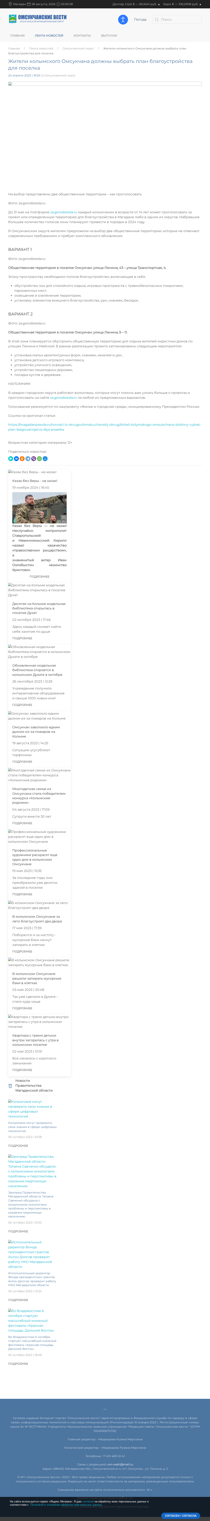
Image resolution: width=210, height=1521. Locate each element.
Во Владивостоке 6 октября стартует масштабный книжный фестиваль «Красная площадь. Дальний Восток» (32, 1343)
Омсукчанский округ (78, 48)
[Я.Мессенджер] (10, 458)
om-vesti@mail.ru (120, 1464)
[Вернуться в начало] (38, 19)
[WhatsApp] (39, 458)
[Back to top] (105, 1409)
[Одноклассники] (22, 458)
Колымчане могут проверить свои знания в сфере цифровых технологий (32, 1127)
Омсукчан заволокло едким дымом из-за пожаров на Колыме (36, 731)
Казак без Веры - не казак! (34, 481)
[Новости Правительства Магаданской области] (10, 1085)
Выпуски (109, 35)
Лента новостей (49, 35)
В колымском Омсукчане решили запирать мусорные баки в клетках (36, 978)
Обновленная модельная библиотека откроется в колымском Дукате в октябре (37, 670)
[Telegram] (27, 458)
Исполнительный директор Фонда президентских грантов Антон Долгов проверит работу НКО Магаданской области (32, 1279)
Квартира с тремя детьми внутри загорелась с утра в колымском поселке (35, 1040)
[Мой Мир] (45, 458)
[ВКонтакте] (16, 458)
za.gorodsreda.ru (63, 212)
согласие (88, 1501)
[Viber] (33, 458)
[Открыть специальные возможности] (123, 20)
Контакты (82, 35)
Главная (17, 35)
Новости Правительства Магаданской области (34, 1085)
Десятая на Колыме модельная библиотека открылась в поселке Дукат (39, 608)
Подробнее (39, 576)
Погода (140, 19)
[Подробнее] (32, 1109)
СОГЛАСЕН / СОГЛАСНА (180, 1515)
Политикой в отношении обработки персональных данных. (66, 1504)
